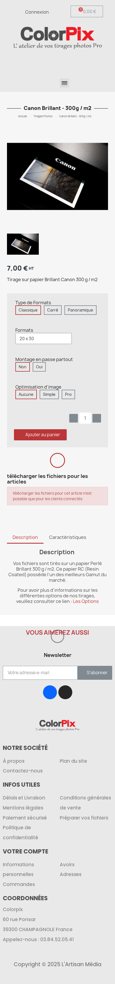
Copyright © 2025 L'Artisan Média (57, 964)
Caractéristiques (67, 537)
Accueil (22, 116)
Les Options (86, 601)
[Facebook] (50, 692)
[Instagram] (65, 692)
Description (25, 537)
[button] (85, 62)
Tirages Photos (42, 116)
